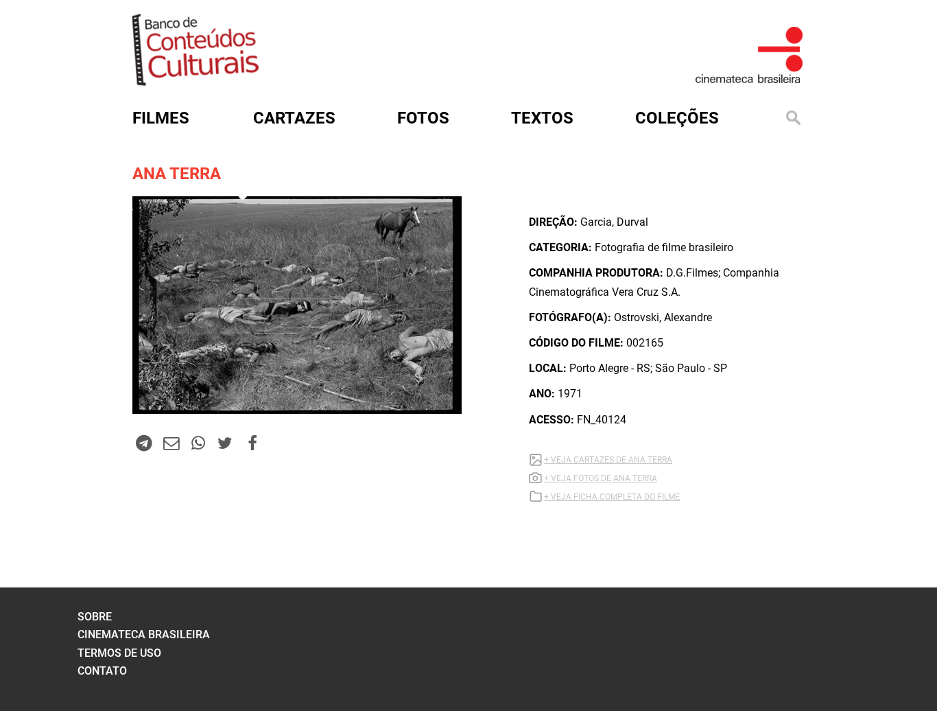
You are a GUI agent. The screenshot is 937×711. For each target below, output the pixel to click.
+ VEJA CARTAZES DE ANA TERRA (608, 460)
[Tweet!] (225, 442)
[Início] (195, 81)
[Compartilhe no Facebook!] (252, 442)
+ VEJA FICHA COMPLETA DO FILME (612, 497)
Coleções (677, 118)
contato (102, 670)
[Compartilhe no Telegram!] (144, 442)
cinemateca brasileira (144, 634)
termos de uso (119, 653)
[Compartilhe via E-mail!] (170, 442)
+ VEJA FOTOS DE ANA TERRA (600, 478)
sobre (95, 616)
